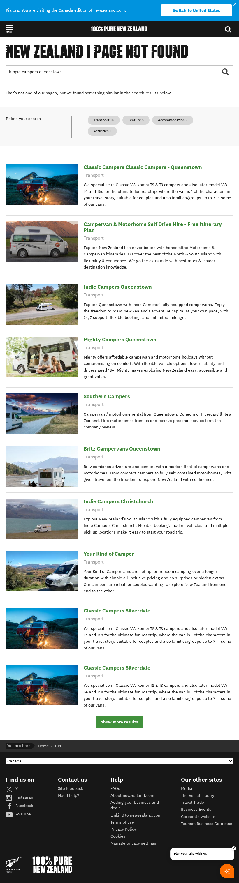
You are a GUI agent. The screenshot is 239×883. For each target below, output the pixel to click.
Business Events (196, 809)
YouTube (22, 814)
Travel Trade (192, 802)
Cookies (117, 836)
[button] (9, 29)
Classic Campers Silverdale (117, 610)
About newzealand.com (132, 795)
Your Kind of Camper (109, 553)
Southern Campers (107, 396)
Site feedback (70, 788)
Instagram (24, 797)
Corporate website (198, 816)
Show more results (119, 722)
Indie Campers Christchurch (118, 501)
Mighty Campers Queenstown (120, 339)
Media (186, 788)
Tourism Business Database (206, 823)
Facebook (23, 805)
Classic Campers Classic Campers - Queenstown (143, 167)
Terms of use (122, 822)
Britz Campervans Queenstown (122, 448)
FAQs (115, 788)
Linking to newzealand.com (135, 815)
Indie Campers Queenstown (118, 286)
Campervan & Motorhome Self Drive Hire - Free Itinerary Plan (153, 227)
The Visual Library (197, 795)
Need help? (68, 795)
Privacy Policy (123, 829)
